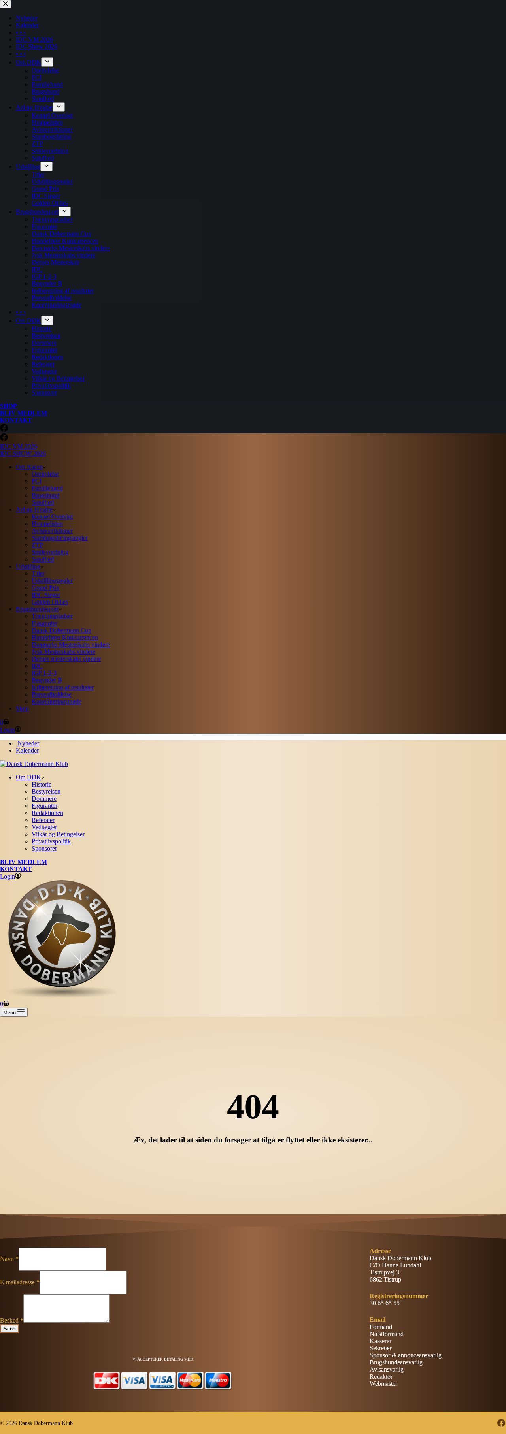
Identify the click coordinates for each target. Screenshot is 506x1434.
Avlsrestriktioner (52, 530)
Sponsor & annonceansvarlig (406, 1355)
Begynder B (47, 680)
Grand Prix (45, 587)
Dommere (44, 798)
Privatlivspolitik (51, 841)
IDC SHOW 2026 (23, 453)
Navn (9, 1258)
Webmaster (383, 1383)
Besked (11, 1320)
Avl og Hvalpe (34, 509)
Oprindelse (45, 473)
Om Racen (29, 466)
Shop (22, 708)
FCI (37, 481)
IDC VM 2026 (18, 446)
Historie (41, 784)
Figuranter (44, 623)
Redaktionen (47, 812)
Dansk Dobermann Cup (61, 630)
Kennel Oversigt (52, 516)
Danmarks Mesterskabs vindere (71, 644)
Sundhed (43, 502)
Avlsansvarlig (387, 1369)
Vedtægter (44, 827)
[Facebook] (4, 439)
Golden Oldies (50, 601)
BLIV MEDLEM (23, 861)
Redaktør (381, 1376)
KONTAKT (16, 869)
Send (9, 1329)
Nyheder (28, 743)
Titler (38, 573)
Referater (43, 820)
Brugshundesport (37, 609)
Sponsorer (44, 848)
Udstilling (28, 566)
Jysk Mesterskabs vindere (63, 651)
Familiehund (47, 488)
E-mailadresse (20, 1282)
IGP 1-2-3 (44, 673)
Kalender (27, 750)
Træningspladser (52, 616)
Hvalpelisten (47, 523)
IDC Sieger (46, 594)
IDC (37, 665)
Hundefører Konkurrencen (65, 637)
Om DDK (28, 777)
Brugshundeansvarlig (396, 1362)
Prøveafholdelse (52, 694)
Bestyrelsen (46, 791)
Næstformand (387, 1333)
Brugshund (45, 495)
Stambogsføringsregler (60, 537)
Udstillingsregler (52, 580)
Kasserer (380, 1341)
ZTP (37, 545)
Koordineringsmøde (56, 701)
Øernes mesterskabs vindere (66, 658)
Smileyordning (50, 552)
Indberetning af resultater (63, 687)
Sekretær (381, 1348)
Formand (381, 1326)
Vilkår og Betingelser (58, 834)
